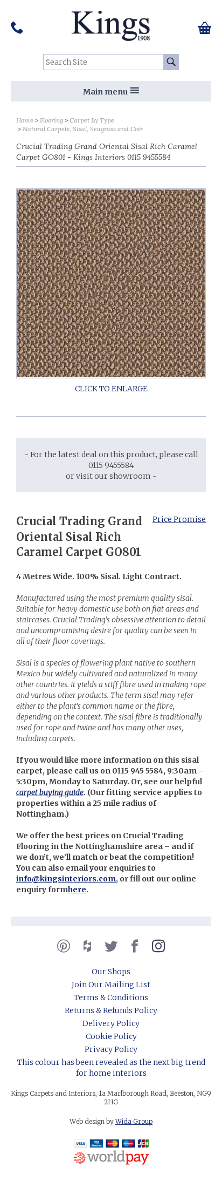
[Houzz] (87, 946)
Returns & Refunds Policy (111, 1010)
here (77, 889)
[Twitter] (111, 946)
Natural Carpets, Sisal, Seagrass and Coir (83, 129)
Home (24, 120)
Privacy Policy (111, 1049)
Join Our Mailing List (111, 984)
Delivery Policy (111, 1023)
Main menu (105, 92)
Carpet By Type (92, 120)
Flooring (51, 120)
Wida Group (133, 1121)
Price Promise (179, 519)
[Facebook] (134, 946)
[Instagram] (158, 946)
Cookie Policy (111, 1036)
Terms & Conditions (111, 997)
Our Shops (111, 971)
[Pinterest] (63, 946)
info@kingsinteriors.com (66, 879)
